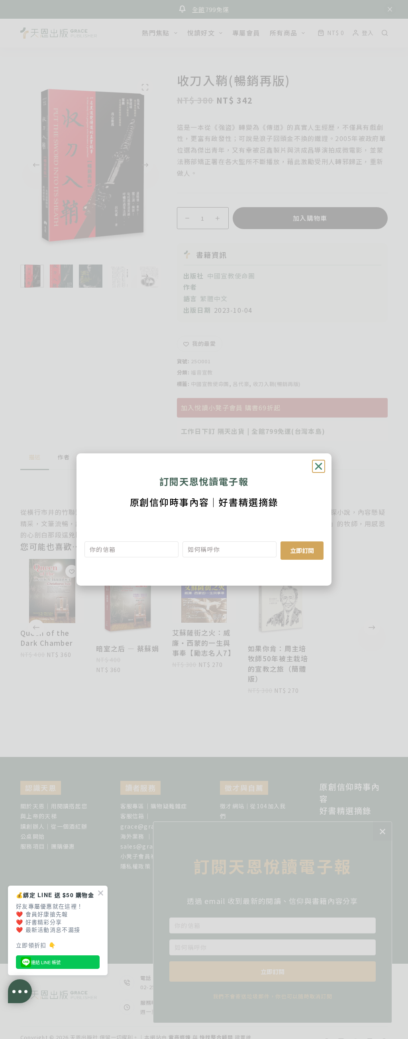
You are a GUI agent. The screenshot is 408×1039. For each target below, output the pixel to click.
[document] (204, 519)
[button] (319, 466)
